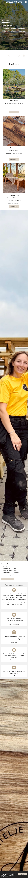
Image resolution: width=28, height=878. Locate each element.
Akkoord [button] (22, 874)
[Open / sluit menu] (25, 2)
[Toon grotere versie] (14, 84)
